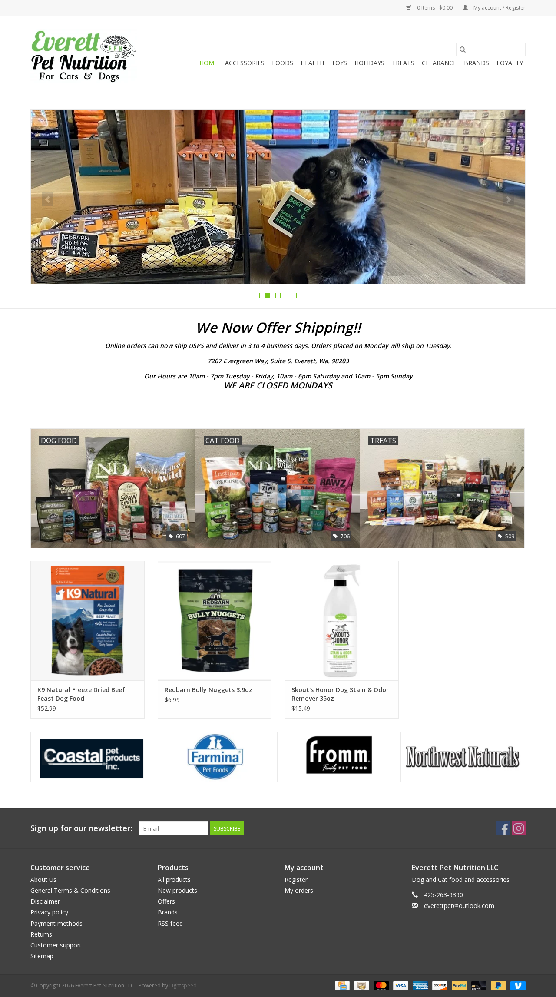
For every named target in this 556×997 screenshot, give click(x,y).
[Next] (508, 199)
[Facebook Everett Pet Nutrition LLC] (503, 828)
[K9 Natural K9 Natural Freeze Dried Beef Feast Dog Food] (87, 620)
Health (312, 63)
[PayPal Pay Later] (497, 985)
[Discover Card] (439, 985)
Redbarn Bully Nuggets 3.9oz (208, 690)
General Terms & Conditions (70, 890)
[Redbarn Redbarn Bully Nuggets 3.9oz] (215, 620)
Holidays (369, 63)
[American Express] (419, 985)
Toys (339, 63)
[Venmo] (516, 985)
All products (174, 879)
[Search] (462, 49)
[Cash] (360, 985)
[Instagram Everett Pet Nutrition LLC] (519, 828)
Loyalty (509, 63)
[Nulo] (462, 757)
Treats (403, 63)
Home (208, 63)
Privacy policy (49, 912)
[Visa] (400, 985)
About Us (43, 879)
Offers (166, 901)
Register (296, 879)
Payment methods (56, 923)
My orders (299, 890)
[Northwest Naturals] (339, 757)
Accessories (245, 63)
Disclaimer (45, 901)
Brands (476, 63)
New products (177, 890)
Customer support (56, 945)
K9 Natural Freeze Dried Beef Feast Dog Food (81, 694)
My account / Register (499, 7)
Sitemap (41, 956)
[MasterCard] (380, 985)
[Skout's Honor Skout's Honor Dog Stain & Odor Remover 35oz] (342, 620)
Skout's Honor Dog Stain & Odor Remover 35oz (340, 694)
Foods (282, 63)
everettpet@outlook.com (459, 905)
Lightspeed (183, 985)
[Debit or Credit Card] (478, 985)
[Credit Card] (341, 985)
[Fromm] (215, 757)
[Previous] (47, 199)
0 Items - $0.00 (435, 7)
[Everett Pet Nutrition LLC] (83, 56)
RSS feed (170, 923)
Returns (41, 934)
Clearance (439, 63)
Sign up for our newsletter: (81, 828)
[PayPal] (458, 985)
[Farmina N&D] (92, 757)
